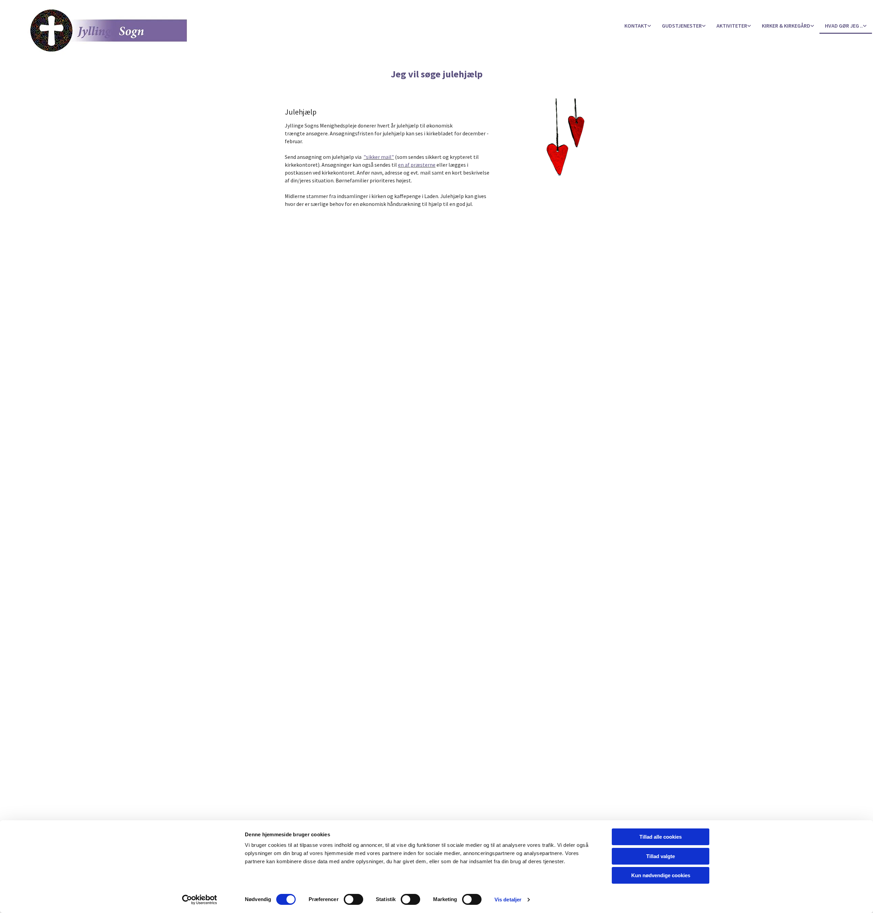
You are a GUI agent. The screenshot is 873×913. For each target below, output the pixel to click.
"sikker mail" (379, 156)
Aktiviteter (731, 25)
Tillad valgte (660, 856)
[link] (637, 26)
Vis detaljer (507, 899)
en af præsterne (416, 164)
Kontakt (635, 25)
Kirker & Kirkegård (786, 25)
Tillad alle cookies (660, 837)
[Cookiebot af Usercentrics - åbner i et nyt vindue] (200, 900)
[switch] (353, 899)
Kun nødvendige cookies (660, 875)
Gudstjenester (682, 25)
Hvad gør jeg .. (844, 25)
